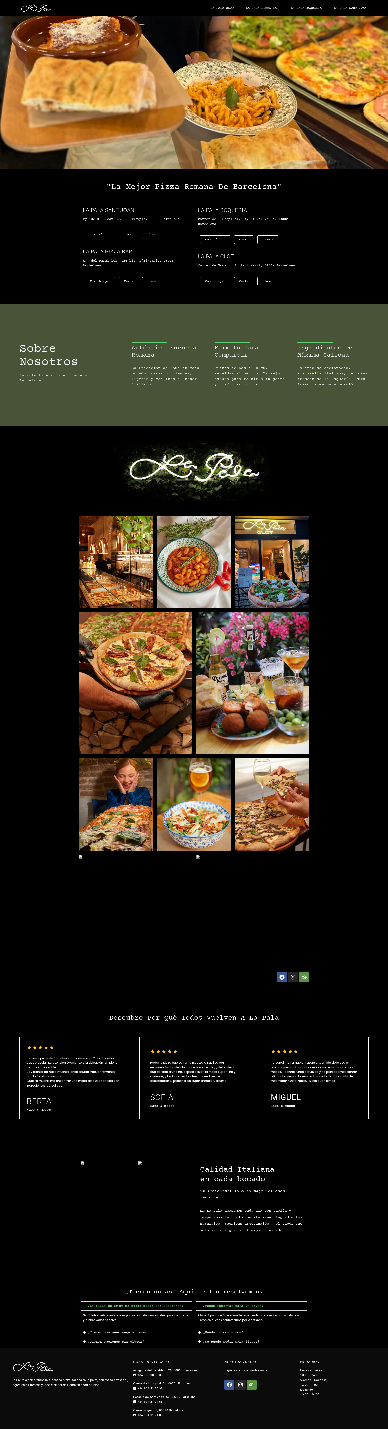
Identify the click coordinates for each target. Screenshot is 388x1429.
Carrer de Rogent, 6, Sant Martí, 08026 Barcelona (246, 265)
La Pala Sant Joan (108, 210)
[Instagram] (293, 977)
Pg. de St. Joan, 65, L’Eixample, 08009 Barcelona (131, 219)
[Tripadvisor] (304, 977)
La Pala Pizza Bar (262, 8)
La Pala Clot (222, 8)
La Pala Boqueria (306, 8)
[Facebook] (282, 977)
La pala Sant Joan (350, 8)
